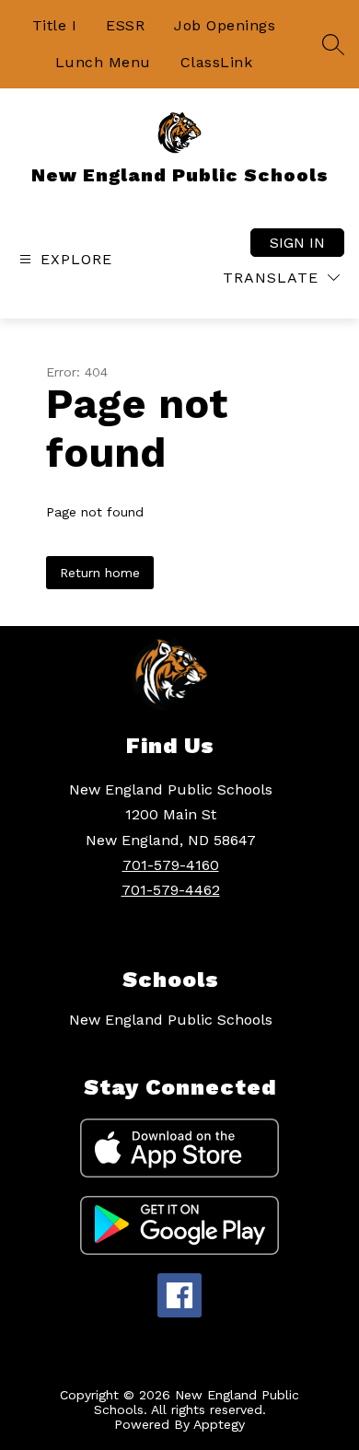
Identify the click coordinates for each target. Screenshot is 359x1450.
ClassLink (216, 62)
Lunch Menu (103, 62)
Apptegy (219, 1424)
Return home (100, 572)
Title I (54, 25)
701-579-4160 (170, 865)
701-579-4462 (171, 890)
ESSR (125, 25)
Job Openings (224, 25)
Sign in (297, 242)
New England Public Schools (170, 1019)
